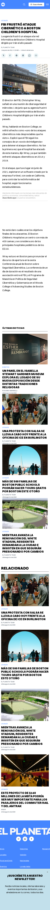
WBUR (3, 809)
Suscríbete (37, 4)
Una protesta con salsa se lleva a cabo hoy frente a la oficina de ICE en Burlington (24, 434)
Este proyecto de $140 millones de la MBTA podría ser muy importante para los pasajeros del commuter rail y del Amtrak (25, 799)
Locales (4, 20)
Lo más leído (25, 867)
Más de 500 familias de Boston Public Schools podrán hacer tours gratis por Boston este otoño (24, 486)
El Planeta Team (8, 47)
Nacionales (24, 861)
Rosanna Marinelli (9, 391)
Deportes (24, 849)
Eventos (5, 367)
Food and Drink (6, 861)
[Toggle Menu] (47, 4)
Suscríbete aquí (9, 198)
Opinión (23, 855)
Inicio (2, 849)
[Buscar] (24, 4)
